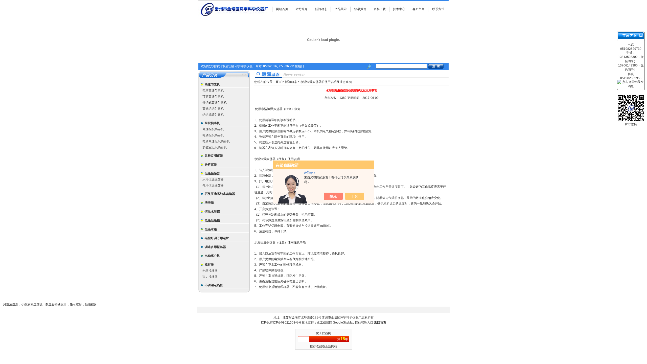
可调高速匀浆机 (213, 96)
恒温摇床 (91, 304)
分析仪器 (211, 164)
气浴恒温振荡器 (213, 185)
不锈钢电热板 (214, 285)
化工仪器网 (325, 322)
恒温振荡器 (212, 173)
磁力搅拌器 (210, 277)
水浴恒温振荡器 (213, 179)
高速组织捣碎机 (213, 129)
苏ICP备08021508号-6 (285, 322)
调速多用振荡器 (215, 247)
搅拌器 (209, 264)
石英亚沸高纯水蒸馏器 (220, 194)
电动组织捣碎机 (213, 135)
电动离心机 (212, 256)
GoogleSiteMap (343, 322)
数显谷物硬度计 (56, 304)
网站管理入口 (364, 322)
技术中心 (399, 9)
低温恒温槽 (212, 220)
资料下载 (380, 9)
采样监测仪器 (214, 155)
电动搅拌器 (210, 270)
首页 (278, 82)
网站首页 (282, 9)
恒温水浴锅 (212, 211)
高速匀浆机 (212, 84)
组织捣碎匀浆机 (213, 115)
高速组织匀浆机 (213, 108)
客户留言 (418, 9)
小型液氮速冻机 (31, 304)
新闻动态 (321, 9)
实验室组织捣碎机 (214, 147)
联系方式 (438, 9)
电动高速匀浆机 (213, 90)
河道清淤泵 (10, 304)
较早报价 (360, 9)
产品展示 (341, 9)
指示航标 (76, 304)
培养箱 (209, 202)
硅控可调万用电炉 (217, 238)
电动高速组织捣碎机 (216, 141)
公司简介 (301, 9)
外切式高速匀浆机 (214, 102)
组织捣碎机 (212, 123)
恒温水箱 (211, 229)
